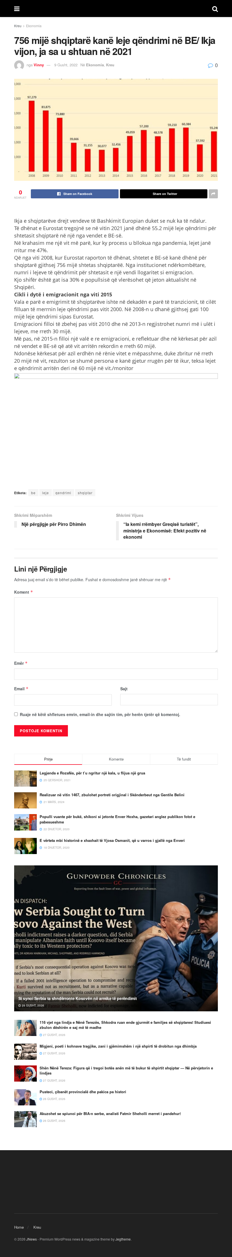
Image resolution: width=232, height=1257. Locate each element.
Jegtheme (123, 1239)
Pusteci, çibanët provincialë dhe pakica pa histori (83, 1091)
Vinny (39, 64)
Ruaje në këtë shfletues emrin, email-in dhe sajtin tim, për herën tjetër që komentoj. (100, 714)
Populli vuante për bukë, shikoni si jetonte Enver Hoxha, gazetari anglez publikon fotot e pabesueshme (117, 819)
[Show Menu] (17, 8)
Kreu (18, 25)
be (33, 492)
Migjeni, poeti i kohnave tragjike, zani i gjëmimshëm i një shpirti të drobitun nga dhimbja (118, 1046)
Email (21, 688)
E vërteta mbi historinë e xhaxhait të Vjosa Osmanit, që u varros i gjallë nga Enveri (112, 840)
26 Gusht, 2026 (53, 1099)
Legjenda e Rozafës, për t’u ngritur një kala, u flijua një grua (92, 773)
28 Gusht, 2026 (32, 1005)
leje (45, 492)
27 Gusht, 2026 (53, 1035)
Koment (23, 592)
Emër (21, 663)
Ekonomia (34, 25)
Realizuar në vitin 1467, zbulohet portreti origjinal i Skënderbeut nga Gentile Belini (112, 794)
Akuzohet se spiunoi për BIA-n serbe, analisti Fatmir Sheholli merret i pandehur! (110, 1113)
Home (19, 1227)
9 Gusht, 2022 (66, 64)
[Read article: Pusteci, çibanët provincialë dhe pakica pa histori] (25, 1097)
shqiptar (85, 492)
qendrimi (63, 492)
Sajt (124, 688)
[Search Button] (215, 8)
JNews (31, 1239)
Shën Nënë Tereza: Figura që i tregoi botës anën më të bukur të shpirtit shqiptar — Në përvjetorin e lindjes (126, 1070)
